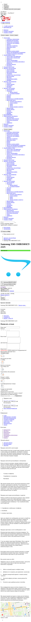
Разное (8, 49)
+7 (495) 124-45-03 (8, 26)
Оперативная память (12, 79)
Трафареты (9, 122)
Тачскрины (9, 85)
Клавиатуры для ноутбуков (13, 75)
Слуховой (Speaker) (15, 93)
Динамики (9, 73)
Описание (6, 315)
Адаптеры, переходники (13, 39)
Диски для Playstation (12, 60)
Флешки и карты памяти (13, 51)
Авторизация (7, 228)
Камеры (9, 96)
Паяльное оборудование (13, 118)
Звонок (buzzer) (14, 92)
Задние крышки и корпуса (16, 106)
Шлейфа (9, 113)
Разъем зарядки (10, 84)
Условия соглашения (9, 419)
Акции (5, 424)
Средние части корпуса (16, 101)
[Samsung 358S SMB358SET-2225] (16, 280)
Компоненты (7, 432)
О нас (5, 4)
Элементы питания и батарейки (15, 53)
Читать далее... (22, 305)
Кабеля (8, 48)
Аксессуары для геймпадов (14, 56)
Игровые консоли (11, 64)
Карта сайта (7, 422)
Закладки (6, 445)
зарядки (9, 44)
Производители (8, 423)
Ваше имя (3, 327)
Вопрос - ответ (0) (8, 318)
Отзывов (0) (7, 317)
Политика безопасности (10, 418)
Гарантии (6, 7)
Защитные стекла (11, 47)
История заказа (7, 444)
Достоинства (4, 342)
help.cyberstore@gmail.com (10, 408)
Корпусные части (11, 100)
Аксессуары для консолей (13, 57)
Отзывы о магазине (9, 31)
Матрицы (9, 77)
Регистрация (7, 227)
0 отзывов (3, 287)
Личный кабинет (8, 442)
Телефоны (6, 436)
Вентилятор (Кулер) (12, 72)
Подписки (9, 65)
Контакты (6, 6)
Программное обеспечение (10, 435)
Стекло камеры (13, 102)
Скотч (8, 121)
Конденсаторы (10, 76)
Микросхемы (10, 108)
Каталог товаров (8, 129)
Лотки (11, 105)
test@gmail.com (7, 27)
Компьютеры (7, 429)
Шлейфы (9, 80)
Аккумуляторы (10, 69)
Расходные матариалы (12, 120)
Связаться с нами (8, 420)
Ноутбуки (6, 431)
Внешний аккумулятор (12, 40)
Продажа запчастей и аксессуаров (12, 9)
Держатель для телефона (13, 43)
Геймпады (9, 59)
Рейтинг (3, 328)
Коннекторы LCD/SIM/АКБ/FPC (15, 98)
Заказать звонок (9, 410)
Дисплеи (9, 83)
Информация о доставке (10, 416)
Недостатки (4, 349)
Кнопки (9, 97)
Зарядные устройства (12, 45)
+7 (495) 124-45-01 (5, 22)
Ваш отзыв (3, 336)
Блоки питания (10, 71)
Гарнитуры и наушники (13, 41)
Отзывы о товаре (8, 32)
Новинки (6, 30)
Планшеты (6, 433)
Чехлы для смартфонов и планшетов (16, 52)
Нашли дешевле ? (5, 295)
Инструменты (10, 117)
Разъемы (9, 110)
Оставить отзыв (4, 353)
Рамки (11, 104)
